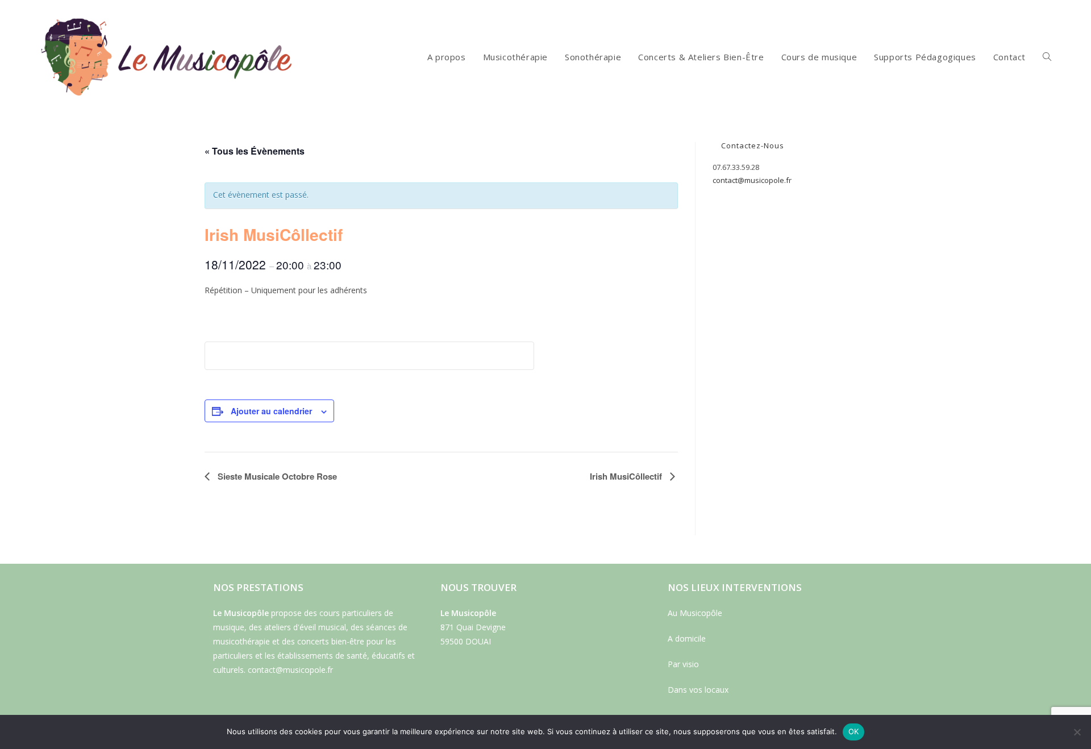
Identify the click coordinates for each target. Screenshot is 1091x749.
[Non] (1076, 732)
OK (853, 731)
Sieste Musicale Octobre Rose (276, 476)
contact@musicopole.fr (752, 180)
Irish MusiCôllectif (627, 476)
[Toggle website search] (1047, 57)
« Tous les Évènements (255, 150)
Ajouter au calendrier (271, 411)
